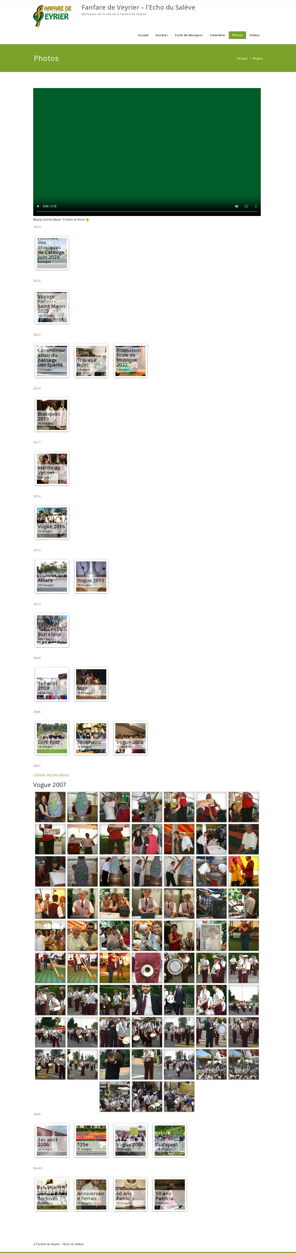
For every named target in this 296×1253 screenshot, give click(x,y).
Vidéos (254, 35)
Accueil (143, 35)
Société (161, 35)
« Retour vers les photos (51, 775)
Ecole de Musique (188, 35)
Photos (237, 35)
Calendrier (217, 35)
